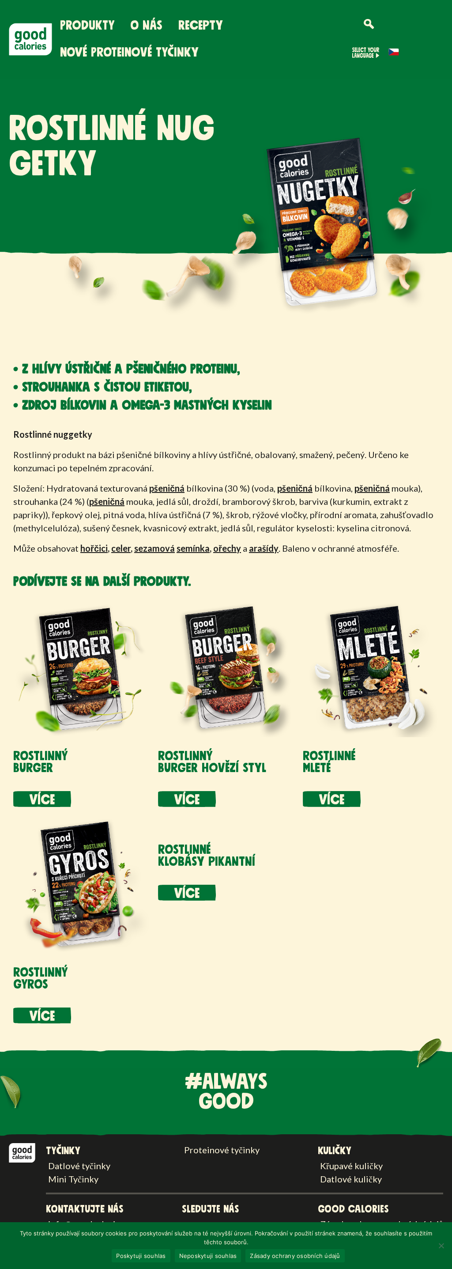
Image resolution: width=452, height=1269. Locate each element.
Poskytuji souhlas (141, 1255)
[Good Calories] (22, 1151)
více (42, 800)
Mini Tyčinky (73, 1179)
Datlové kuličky (351, 1179)
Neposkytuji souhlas (208, 1255)
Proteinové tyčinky (222, 1149)
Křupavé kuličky (351, 1165)
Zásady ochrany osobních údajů (295, 1255)
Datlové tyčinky (79, 1165)
